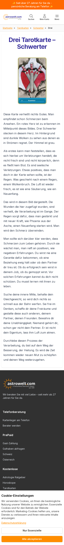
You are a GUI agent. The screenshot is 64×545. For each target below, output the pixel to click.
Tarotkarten (23, 28)
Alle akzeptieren (32, 539)
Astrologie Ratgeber (14, 477)
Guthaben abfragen (14, 448)
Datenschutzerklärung (13, 522)
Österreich (9, 459)
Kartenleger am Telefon (16, 420)
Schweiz (7, 454)
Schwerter (38, 28)
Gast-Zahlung (10, 443)
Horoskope (9, 482)
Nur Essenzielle (32, 530)
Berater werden (11, 425)
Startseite (7, 28)
